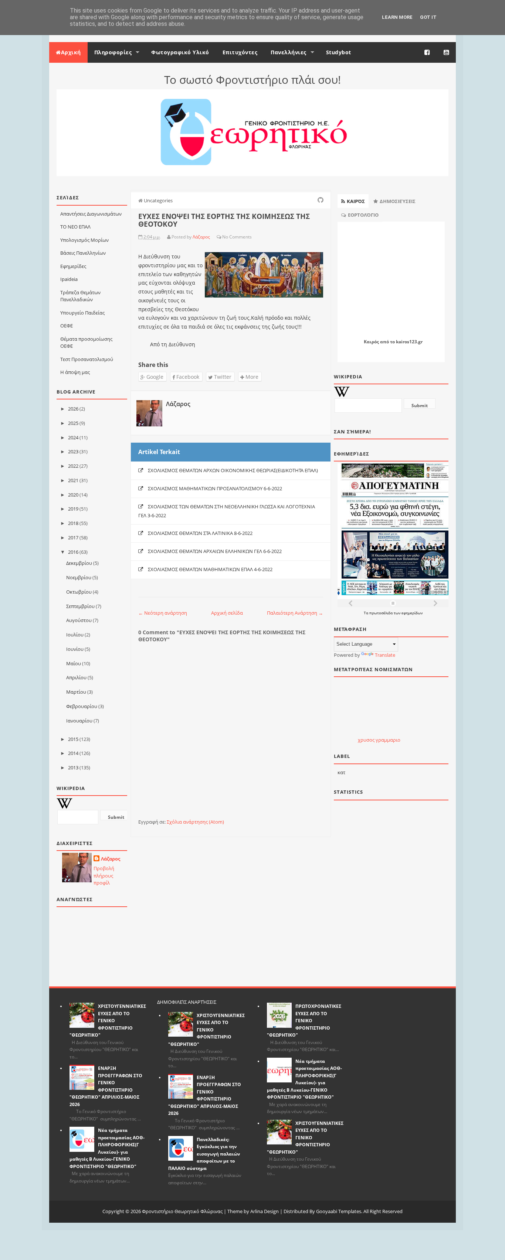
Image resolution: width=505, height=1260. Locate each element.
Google (154, 376)
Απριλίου (76, 677)
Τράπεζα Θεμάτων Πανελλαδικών (80, 296)
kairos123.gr (409, 342)
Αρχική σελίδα (227, 613)
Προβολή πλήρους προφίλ (104, 875)
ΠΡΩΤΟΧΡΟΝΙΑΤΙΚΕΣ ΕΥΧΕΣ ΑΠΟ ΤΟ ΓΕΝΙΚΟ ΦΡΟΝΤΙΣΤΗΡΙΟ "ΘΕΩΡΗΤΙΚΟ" (304, 1020)
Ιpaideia (69, 279)
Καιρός (371, 342)
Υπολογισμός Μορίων (84, 240)
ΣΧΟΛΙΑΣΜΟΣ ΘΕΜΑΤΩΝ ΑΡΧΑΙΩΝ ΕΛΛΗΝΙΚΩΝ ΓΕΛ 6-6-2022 (215, 551)
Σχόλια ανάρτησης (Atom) (195, 821)
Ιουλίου (75, 634)
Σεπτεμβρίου (80, 606)
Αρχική (71, 52)
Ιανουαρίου (79, 720)
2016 (73, 552)
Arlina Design (264, 1211)
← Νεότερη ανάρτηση (162, 613)
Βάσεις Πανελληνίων (83, 253)
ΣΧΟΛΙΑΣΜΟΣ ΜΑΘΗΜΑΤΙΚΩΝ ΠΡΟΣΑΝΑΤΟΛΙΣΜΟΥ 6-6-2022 (215, 488)
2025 (73, 423)
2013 (73, 767)
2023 (73, 451)
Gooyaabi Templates (338, 1211)
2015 (73, 739)
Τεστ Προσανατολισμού (86, 359)
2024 (73, 437)
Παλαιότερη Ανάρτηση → (295, 613)
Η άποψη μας (75, 372)
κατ (341, 772)
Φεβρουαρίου (81, 706)
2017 (73, 537)
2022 (73, 466)
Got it (428, 17)
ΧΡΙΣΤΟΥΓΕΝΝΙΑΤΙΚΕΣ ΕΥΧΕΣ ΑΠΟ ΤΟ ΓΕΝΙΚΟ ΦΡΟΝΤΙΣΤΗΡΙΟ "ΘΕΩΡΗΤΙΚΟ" (108, 1020)
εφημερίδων (412, 612)
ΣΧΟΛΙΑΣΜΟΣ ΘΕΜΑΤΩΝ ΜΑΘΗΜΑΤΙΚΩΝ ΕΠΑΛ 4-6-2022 (210, 569)
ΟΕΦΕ (66, 325)
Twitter (222, 376)
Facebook (187, 376)
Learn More (397, 17)
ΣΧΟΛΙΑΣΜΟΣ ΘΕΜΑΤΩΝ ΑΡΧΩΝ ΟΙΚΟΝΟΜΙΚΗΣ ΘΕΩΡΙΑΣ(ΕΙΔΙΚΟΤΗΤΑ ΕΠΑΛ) (233, 470)
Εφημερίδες (73, 266)
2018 (73, 523)
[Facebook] (427, 52)
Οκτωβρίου (79, 591)
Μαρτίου (76, 692)
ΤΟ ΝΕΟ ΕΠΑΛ (75, 226)
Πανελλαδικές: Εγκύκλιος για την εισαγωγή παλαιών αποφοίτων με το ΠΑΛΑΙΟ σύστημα (204, 1153)
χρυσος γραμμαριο (379, 740)
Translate (385, 655)
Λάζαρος (110, 858)
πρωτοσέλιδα (381, 612)
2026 (73, 408)
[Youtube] (446, 52)
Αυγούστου (79, 620)
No (225, 237)
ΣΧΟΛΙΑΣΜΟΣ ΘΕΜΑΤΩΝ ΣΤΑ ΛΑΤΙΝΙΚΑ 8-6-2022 (200, 533)
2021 (73, 480)
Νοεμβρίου (78, 577)
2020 (73, 494)
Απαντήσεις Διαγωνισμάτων (91, 213)
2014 (73, 753)
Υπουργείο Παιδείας (82, 312)
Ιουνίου (75, 649)
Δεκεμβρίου (79, 563)
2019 (73, 508)
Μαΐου (73, 663)
